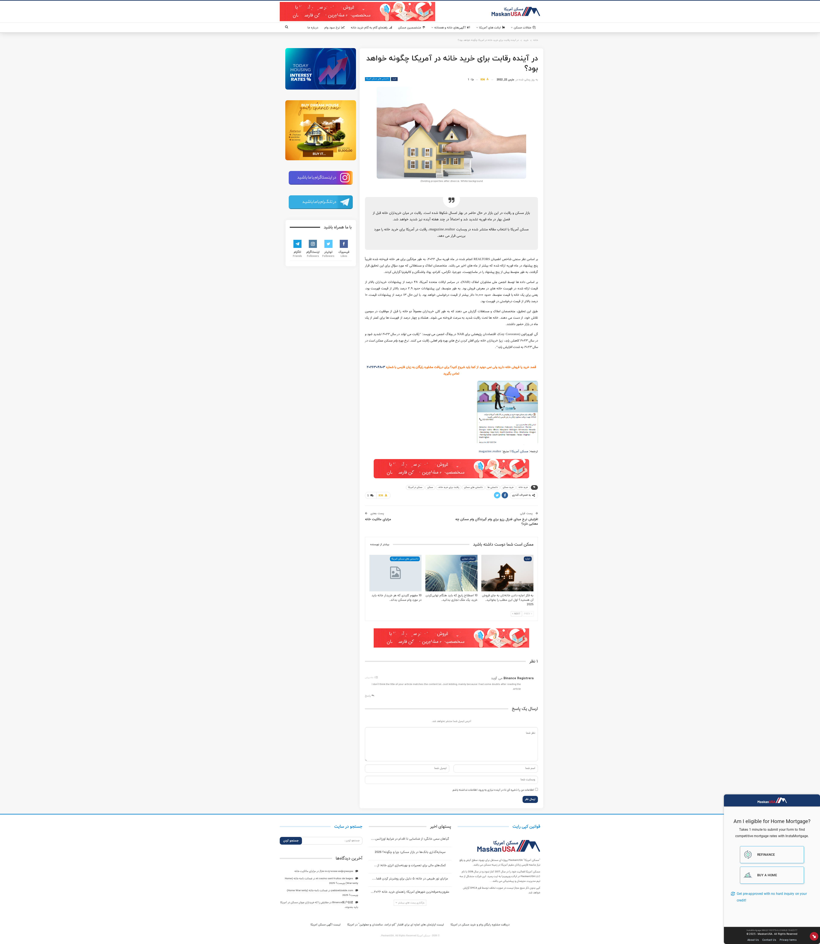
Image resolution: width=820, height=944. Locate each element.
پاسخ (368, 696)
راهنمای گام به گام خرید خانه (369, 28)
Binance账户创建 (342, 903)
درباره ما (313, 28)
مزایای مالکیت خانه (378, 519)
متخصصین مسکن (409, 28)
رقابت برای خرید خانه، (448, 487)
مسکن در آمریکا (415, 487)
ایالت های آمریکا (490, 28)
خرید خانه (523, 487)
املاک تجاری (468, 559)
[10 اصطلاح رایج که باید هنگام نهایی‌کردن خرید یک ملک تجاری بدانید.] (451, 573)
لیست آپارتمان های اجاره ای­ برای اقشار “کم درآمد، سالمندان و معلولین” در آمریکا (395, 925)
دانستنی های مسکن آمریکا (377, 79)
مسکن (430, 487)
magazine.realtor (490, 451)
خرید (394, 79)
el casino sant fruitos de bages (334, 879)
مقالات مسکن (522, 28)
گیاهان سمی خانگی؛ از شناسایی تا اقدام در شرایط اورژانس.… (410, 839)
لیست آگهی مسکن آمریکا (325, 925)
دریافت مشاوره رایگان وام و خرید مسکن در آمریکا (480, 925)
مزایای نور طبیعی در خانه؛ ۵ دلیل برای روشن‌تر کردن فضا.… (410, 878)
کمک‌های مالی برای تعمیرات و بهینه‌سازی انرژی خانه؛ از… (410, 865)
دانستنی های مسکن (473, 487)
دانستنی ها (493, 487)
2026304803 (376, 367)
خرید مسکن (508, 487)
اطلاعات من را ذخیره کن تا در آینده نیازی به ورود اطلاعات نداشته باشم (493, 790)
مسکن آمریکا (519, 451)
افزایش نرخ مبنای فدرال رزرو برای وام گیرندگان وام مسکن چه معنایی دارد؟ (496, 521)
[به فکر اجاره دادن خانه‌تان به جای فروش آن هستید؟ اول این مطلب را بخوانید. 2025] (507, 573)
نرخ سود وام (332, 28)
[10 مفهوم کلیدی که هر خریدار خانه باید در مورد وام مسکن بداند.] (395, 573)
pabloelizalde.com (342, 891)
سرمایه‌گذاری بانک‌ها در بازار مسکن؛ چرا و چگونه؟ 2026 (410, 852)
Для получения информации (336, 871)
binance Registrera (519, 678)
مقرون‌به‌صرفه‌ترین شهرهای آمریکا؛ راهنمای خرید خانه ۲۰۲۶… (410, 892)
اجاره (527, 559)
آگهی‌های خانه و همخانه (450, 28)
